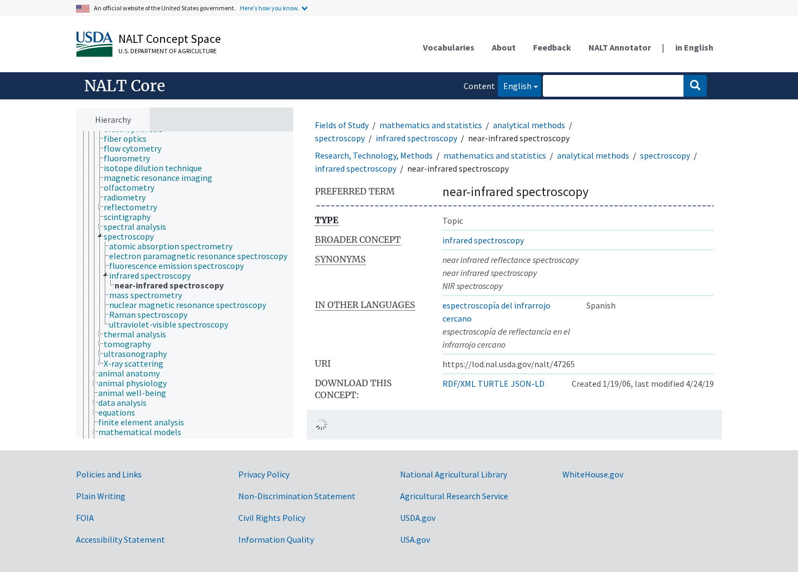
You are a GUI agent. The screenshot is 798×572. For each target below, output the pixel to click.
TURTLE (493, 383)
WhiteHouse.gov (592, 474)
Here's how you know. (270, 8)
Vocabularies (448, 47)
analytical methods (529, 125)
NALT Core (124, 86)
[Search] (695, 86)
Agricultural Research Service (454, 496)
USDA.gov (417, 517)
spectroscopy (340, 138)
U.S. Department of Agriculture (167, 51)
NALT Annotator (619, 47)
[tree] (184, 285)
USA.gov (415, 539)
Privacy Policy (263, 474)
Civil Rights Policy (271, 517)
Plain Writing (100, 496)
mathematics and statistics (430, 125)
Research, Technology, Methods (374, 155)
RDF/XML (459, 383)
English (514, 85)
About (504, 47)
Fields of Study (342, 125)
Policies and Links (109, 474)
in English (694, 47)
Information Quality (276, 539)
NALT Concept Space (169, 38)
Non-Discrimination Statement (297, 496)
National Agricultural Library (453, 474)
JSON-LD (527, 383)
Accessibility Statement (120, 539)
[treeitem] (129, 138)
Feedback (552, 47)
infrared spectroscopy (416, 138)
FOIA (85, 517)
